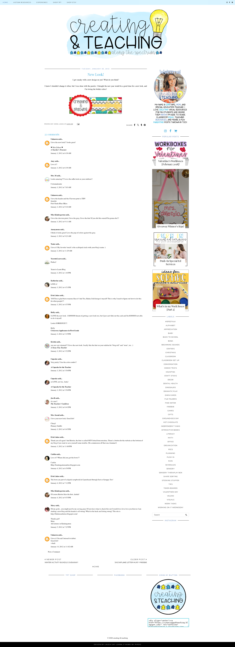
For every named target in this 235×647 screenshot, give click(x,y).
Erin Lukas (55, 295)
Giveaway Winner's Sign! (170, 226)
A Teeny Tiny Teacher (59, 347)
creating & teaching (120, 638)
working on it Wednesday (170, 507)
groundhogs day (170, 418)
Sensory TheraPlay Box (170, 473)
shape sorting (170, 476)
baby (170, 333)
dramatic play (171, 391)
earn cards (170, 395)
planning (170, 453)
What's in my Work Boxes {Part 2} (170, 308)
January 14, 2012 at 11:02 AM (62, 546)
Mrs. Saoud (55, 415)
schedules (170, 465)
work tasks (170, 504)
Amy (52, 161)
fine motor (170, 403)
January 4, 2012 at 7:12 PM (61, 483)
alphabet (170, 325)
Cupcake (54, 359)
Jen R (53, 398)
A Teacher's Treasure (59, 150)
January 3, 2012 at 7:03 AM (61, 187)
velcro (170, 496)
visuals (170, 500)
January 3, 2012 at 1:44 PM (61, 273)
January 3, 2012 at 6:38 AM (61, 153)
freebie (170, 407)
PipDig (138, 644)
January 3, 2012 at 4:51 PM (61, 287)
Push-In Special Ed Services (170, 262)
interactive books (170, 430)
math (170, 438)
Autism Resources (22, 2)
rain (170, 461)
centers (171, 349)
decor (171, 380)
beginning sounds (171, 345)
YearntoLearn (56, 258)
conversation (170, 364)
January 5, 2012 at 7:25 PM (61, 527)
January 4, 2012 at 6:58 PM (61, 468)
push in (170, 457)
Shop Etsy (71, 2)
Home (5, 2)
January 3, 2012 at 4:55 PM (61, 304)
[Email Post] (77, 124)
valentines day (170, 492)
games (171, 411)
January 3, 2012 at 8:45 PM (61, 429)
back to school (170, 337)
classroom (170, 356)
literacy (170, 434)
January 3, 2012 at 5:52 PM (61, 351)
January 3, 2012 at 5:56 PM (61, 370)
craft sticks (170, 376)
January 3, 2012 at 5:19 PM (61, 334)
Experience (42, 2)
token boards (170, 488)
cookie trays (170, 368)
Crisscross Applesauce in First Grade (65, 330)
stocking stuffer (170, 480)
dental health (170, 383)
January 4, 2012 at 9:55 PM (61, 497)
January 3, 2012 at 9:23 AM (61, 236)
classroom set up (170, 360)
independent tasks (170, 426)
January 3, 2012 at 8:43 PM (61, 407)
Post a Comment (54, 552)
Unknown (54, 139)
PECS (170, 449)
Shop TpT (57, 2)
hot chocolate (170, 422)
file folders (171, 399)
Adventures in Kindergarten (61, 523)
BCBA (170, 341)
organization (170, 445)
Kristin (53, 341)
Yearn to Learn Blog (58, 269)
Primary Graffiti (56, 426)
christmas (171, 352)
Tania (53, 244)
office (171, 442)
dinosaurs (170, 387)
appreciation (170, 329)
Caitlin (53, 454)
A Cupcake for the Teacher (61, 367)
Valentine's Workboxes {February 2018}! (170, 162)
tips (171, 484)
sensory (170, 469)
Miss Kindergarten (58, 214)
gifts (170, 414)
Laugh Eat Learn (113, 644)
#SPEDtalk (170, 321)
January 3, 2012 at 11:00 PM (61, 446)
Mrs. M (53, 175)
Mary (53, 505)
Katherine (54, 280)
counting (170, 372)
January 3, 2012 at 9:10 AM (61, 207)
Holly (53, 312)
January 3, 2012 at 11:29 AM (61, 251)
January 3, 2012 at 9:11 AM (61, 221)
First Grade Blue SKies (59, 203)
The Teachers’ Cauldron (60, 404)
